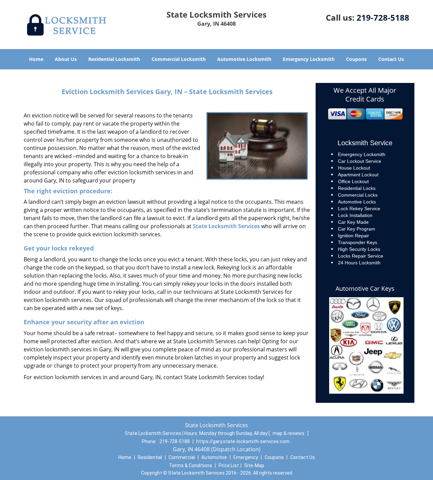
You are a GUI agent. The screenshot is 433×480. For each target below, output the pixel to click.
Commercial (181, 457)
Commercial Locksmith (179, 59)
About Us (66, 59)
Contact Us (391, 59)
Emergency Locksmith (309, 59)
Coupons (356, 59)
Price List (229, 465)
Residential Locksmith (114, 59)
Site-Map (254, 465)
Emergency (245, 457)
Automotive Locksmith (244, 59)
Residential (150, 457)
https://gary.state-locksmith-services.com (243, 441)
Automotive (214, 457)
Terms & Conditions (190, 465)
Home (36, 59)
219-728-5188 (383, 17)
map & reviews (289, 433)
